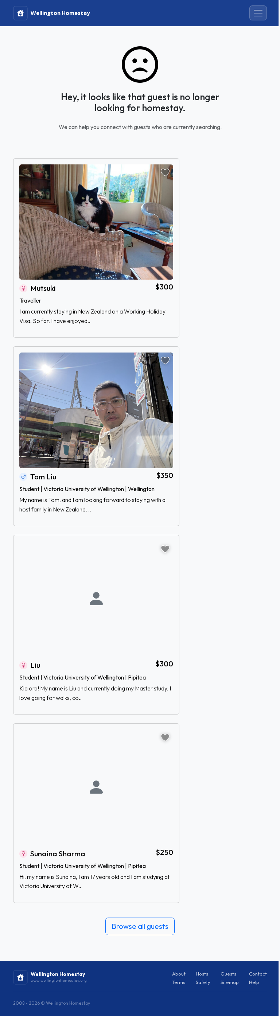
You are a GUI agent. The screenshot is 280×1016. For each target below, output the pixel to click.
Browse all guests (140, 926)
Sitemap (230, 982)
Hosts (202, 974)
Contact (258, 974)
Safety (203, 982)
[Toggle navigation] (258, 13)
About (179, 974)
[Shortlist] (165, 172)
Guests (228, 974)
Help (254, 982)
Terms (178, 982)
